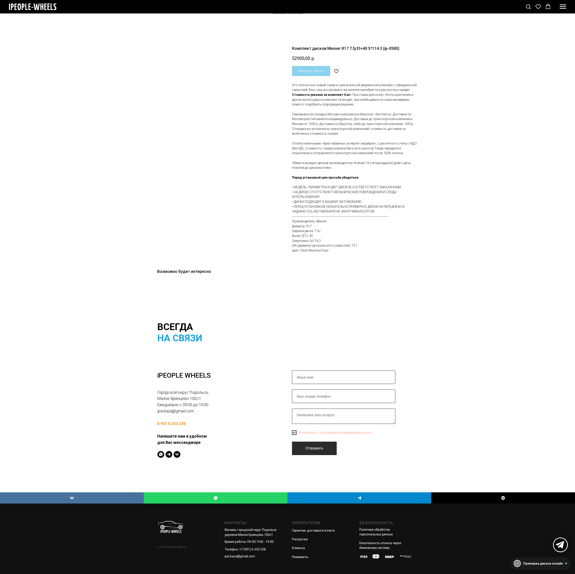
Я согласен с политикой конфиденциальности (335, 433)
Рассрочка (300, 539)
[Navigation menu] (563, 6)
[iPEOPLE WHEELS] (72, 498)
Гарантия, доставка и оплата (313, 530)
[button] (528, 6)
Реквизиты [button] (300, 557)
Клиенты (298, 548)
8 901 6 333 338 (171, 423)
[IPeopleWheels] (160, 454)
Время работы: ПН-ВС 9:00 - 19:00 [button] (249, 541)
